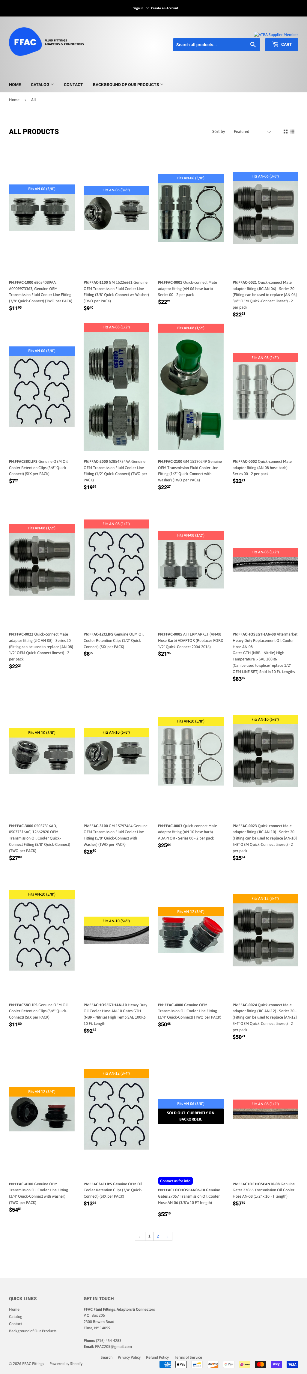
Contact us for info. (175, 1181)
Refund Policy (157, 1357)
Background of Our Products (126, 84)
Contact (73, 84)
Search (106, 1357)
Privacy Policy (129, 1357)
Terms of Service (188, 1357)
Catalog (40, 84)
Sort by (218, 131)
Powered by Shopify (65, 1363)
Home (15, 84)
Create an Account (164, 8)
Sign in (138, 8)
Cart (286, 44)
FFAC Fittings (33, 1363)
